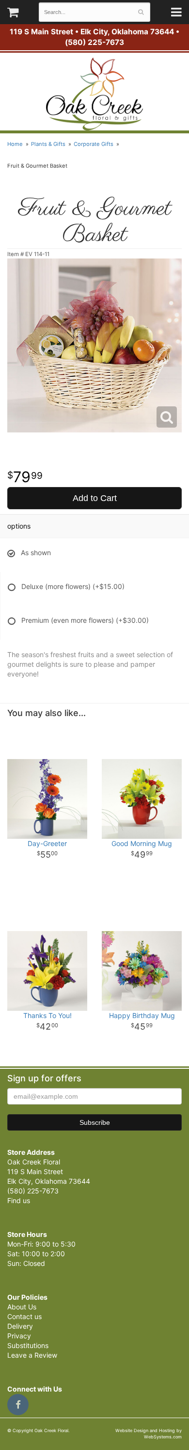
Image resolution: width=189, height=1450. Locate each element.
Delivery (20, 1326)
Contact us (24, 1316)
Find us (18, 1200)
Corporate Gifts (93, 144)
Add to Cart (95, 498)
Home (15, 144)
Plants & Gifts (48, 144)
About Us (21, 1307)
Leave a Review (32, 1355)
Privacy (19, 1336)
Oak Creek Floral (94, 93)
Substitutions (27, 1345)
